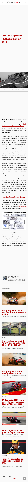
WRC (3, 307)
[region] (14, 18)
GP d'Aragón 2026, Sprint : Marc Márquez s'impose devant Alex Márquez (14, 402)
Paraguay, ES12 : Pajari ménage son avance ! (12, 372)
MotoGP (4, 396)
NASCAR (4, 337)
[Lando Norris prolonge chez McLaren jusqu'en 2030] (14, 447)
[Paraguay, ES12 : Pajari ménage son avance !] (14, 359)
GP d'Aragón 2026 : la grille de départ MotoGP (13, 431)
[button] (14, 221)
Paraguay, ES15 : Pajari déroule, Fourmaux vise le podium (14, 312)
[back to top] (24, 478)
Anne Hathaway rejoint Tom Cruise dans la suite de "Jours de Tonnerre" (13, 343)
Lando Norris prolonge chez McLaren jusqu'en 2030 (12, 461)
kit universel (22, 206)
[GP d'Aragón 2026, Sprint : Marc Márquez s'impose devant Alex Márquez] (14, 388)
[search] (25, 2)
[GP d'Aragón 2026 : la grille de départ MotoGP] (14, 418)
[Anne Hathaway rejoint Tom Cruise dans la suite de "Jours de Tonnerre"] (14, 329)
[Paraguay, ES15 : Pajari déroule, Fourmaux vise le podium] (14, 298)
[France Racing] (13, 2)
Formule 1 (4, 455)
